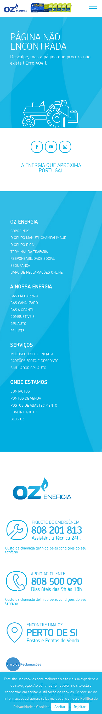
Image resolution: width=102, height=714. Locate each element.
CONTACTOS (20, 391)
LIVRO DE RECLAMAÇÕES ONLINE (36, 272)
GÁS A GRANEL (22, 310)
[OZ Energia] (38, 12)
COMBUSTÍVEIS (22, 316)
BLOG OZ (17, 419)
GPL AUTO (18, 323)
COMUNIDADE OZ (23, 412)
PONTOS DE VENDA (25, 398)
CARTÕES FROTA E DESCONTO (34, 361)
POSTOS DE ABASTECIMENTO (33, 405)
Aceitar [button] (59, 707)
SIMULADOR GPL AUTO (28, 368)
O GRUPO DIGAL (23, 245)
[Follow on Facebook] (37, 147)
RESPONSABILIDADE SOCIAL (32, 258)
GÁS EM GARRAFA (24, 296)
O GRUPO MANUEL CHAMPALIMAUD (38, 238)
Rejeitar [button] (80, 707)
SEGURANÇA (20, 265)
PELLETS (17, 330)
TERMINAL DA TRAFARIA (29, 252)
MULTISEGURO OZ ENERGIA (31, 354)
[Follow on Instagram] (65, 147)
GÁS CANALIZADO (24, 303)
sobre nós (19, 231)
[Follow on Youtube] (51, 147)
